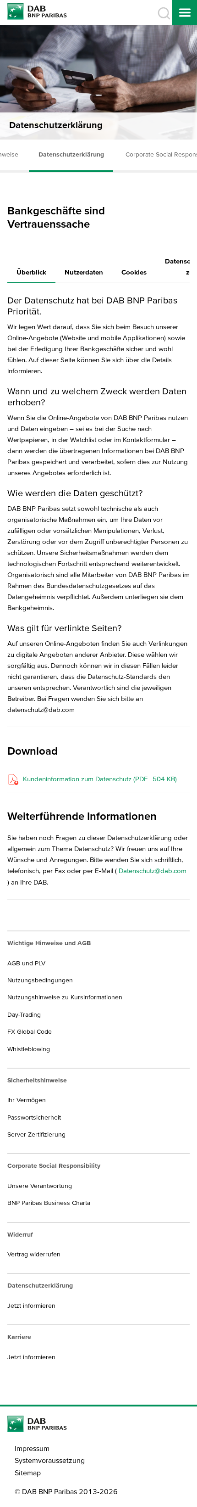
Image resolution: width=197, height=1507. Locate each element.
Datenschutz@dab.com (152, 870)
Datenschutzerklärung (71, 154)
